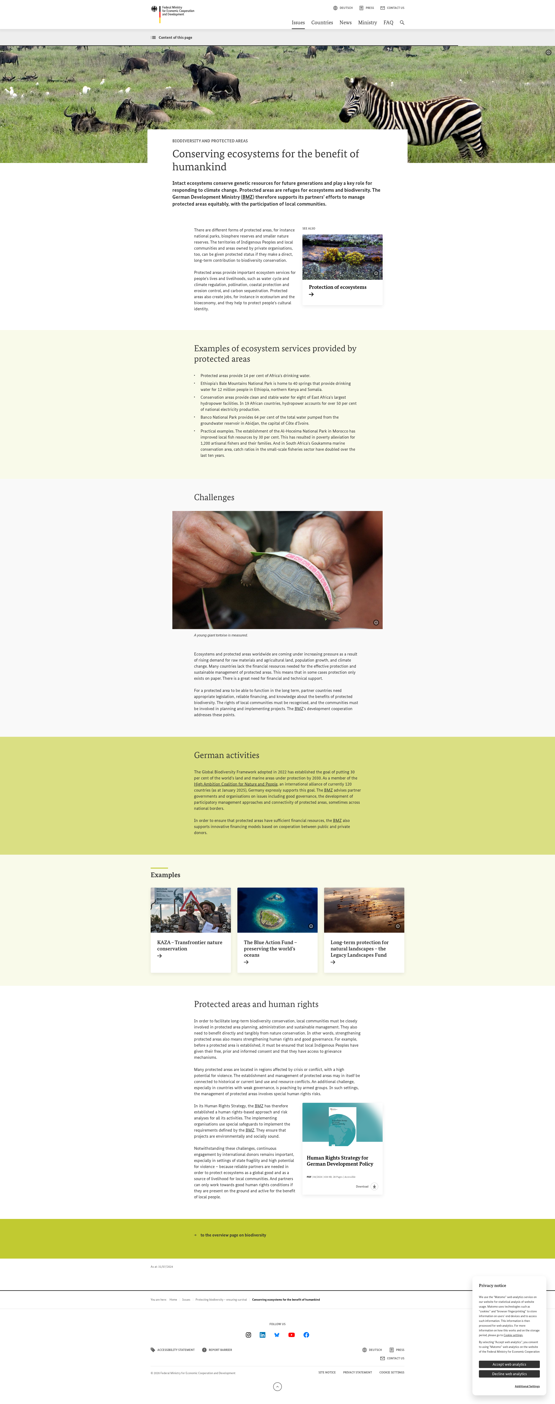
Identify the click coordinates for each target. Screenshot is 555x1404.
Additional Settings (527, 1386)
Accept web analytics (509, 1364)
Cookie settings (513, 1335)
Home (173, 1300)
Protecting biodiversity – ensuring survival (221, 1300)
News (346, 23)
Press (370, 8)
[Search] (402, 24)
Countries (322, 23)
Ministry (367, 23)
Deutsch (346, 8)
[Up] (277, 1386)
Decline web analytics (509, 1373)
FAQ (388, 23)
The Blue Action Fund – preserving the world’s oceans (270, 951)
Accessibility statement (176, 1350)
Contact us (395, 8)
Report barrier (220, 1350)
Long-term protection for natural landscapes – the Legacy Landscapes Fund (360, 951)
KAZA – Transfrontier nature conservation (189, 948)
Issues (298, 23)
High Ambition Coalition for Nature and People (236, 784)
